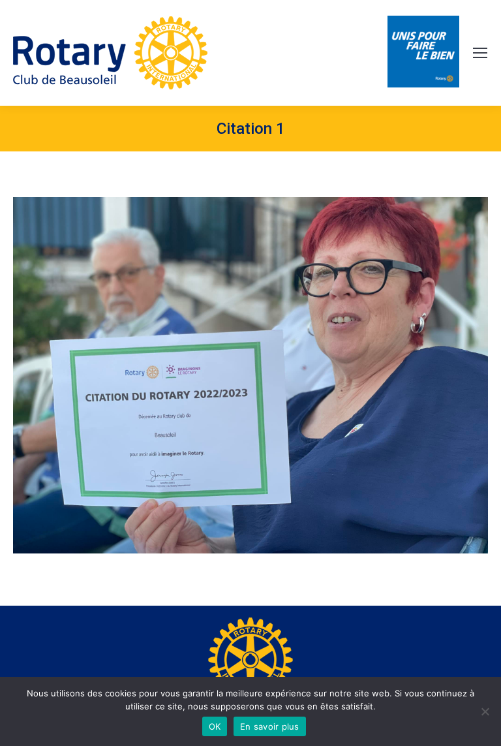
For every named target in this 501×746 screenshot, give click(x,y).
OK (215, 726)
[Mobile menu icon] (480, 53)
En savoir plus (269, 726)
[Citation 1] (250, 375)
